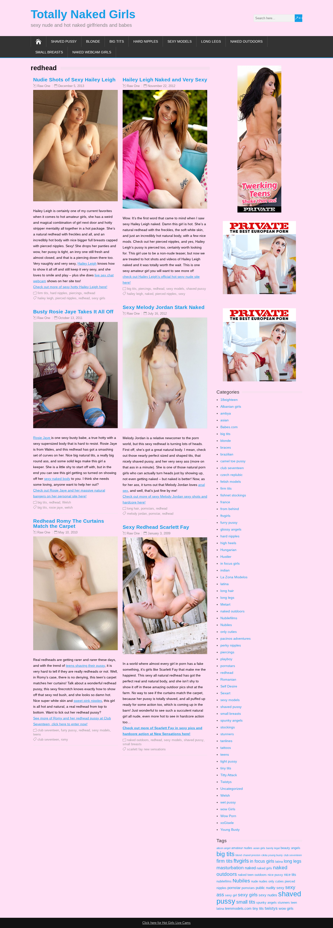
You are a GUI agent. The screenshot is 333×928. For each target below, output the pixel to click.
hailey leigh (45, 298)
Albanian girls (230, 406)
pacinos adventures (235, 638)
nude (254, 881)
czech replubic (231, 475)
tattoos (225, 748)
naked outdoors (246, 41)
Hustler (225, 557)
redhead (89, 293)
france (225, 502)
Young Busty (230, 829)
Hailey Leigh (87, 263)
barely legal (273, 848)
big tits (116, 41)
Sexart (225, 693)
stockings (227, 727)
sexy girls (98, 298)
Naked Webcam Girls (91, 52)
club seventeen (48, 730)
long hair (133, 508)
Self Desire (228, 686)
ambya (225, 413)
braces (225, 447)
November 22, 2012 (161, 86)
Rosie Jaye (42, 438)
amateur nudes (241, 848)
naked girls (264, 868)
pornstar (154, 513)
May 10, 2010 (68, 532)
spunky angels (231, 720)
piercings (75, 293)
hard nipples (145, 41)
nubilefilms (224, 881)
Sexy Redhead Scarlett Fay (156, 527)
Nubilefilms (228, 618)
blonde (93, 41)
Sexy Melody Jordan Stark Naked (164, 307)
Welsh (66, 502)
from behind (229, 509)
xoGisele (227, 823)
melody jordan (137, 513)
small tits (245, 902)
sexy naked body (57, 479)
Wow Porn (228, 816)
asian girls (259, 848)
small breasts (49, 52)
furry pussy (69, 730)
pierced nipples (66, 298)
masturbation (230, 867)
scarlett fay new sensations (146, 749)
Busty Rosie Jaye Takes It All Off (73, 311)
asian (224, 420)
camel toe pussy (232, 461)
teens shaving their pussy (85, 665)
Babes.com (229, 427)
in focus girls (230, 563)
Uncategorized (231, 789)
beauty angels (290, 848)
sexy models (179, 41)
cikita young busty (272, 855)
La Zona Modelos (233, 577)
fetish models (230, 481)
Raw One (43, 86)
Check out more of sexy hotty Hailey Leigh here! (70, 287)
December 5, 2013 (71, 86)
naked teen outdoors (252, 875)
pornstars (147, 508)
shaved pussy (64, 41)
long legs (211, 41)
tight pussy (228, 761)
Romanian (228, 679)
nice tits (290, 874)
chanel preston (251, 855)
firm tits (43, 293)
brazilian (226, 454)
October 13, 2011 (70, 318)
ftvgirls (225, 516)
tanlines (226, 741)
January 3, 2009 (159, 533)
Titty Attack (228, 775)
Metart (225, 604)
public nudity (265, 888)
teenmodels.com (238, 908)
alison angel (223, 848)
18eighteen (229, 400)
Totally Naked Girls (83, 14)
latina (224, 584)
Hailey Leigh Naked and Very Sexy (165, 79)
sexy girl (231, 895)
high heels (228, 543)
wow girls (286, 908)
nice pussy (275, 875)
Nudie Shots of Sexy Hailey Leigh (74, 79)
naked (149, 294)
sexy (181, 294)
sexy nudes (268, 895)
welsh (69, 507)
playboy (226, 659)
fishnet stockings (233, 495)
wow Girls (227, 809)
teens (37, 734)
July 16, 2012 (157, 313)
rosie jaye (56, 507)
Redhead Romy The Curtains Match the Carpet (68, 523)
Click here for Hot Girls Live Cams (166, 923)
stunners (227, 734)
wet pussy (228, 802)
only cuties (228, 632)
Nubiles (226, 625)
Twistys (226, 782)
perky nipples (230, 645)
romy (64, 739)
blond (238, 855)
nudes (263, 881)
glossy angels (230, 529)
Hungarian (228, 550)
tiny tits (225, 768)
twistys (271, 908)
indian (225, 570)
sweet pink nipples (88, 701)
